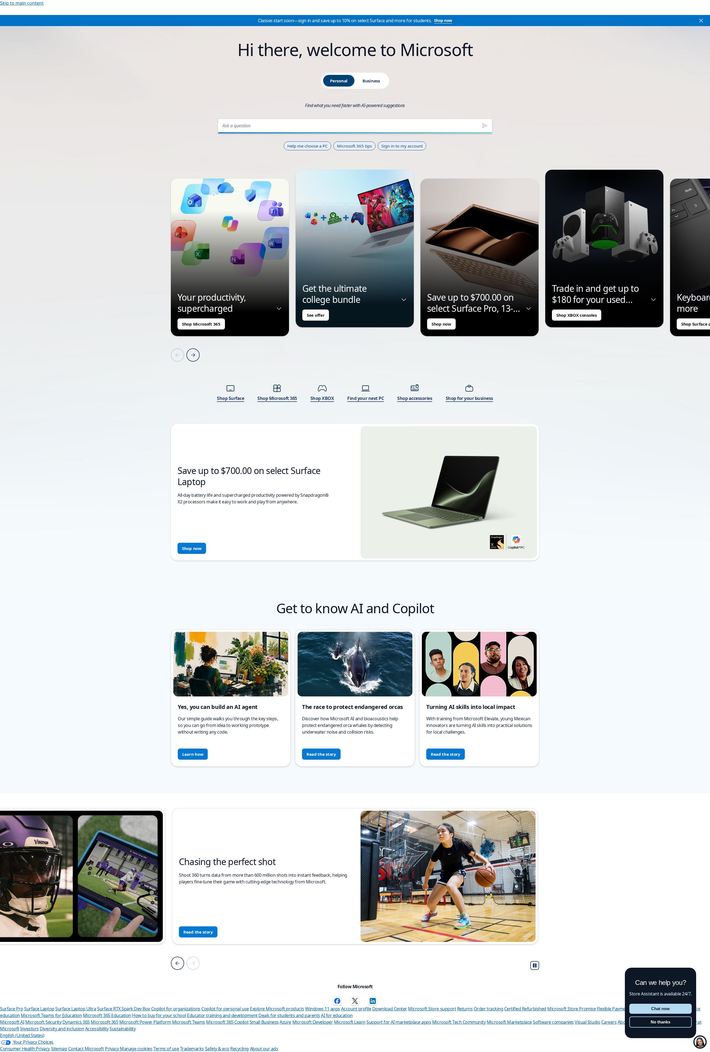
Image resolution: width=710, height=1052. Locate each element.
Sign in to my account (402, 146)
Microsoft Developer (312, 1022)
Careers (609, 1022)
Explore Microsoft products (277, 1009)
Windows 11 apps (322, 1009)
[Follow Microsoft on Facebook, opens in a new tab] (337, 1001)
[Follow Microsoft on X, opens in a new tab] (355, 1001)
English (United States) (22, 1035)
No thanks (660, 1022)
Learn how (192, 754)
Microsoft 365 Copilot (227, 1022)
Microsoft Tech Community (459, 1022)
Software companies (553, 1022)
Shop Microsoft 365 (201, 324)
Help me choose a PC (307, 146)
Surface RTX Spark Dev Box (123, 1009)
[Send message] (485, 126)
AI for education (337, 1015)
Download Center (389, 1009)
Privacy (112, 1049)
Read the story (321, 754)
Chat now (660, 1008)
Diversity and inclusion (62, 1029)
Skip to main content (22, 3)
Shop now (443, 20)
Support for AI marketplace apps (398, 1022)
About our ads (264, 1049)
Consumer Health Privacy (25, 1049)
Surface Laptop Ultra (75, 1009)
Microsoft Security (43, 1022)
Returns (465, 1009)
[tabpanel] (355, 338)
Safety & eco (217, 1049)
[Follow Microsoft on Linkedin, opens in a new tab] (372, 1001)
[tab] (338, 81)
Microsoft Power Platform (145, 1022)
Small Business (264, 1022)
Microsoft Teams (188, 1022)
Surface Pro (11, 1009)
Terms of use (166, 1049)
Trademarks (192, 1049)
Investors (29, 1029)
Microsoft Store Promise (571, 1009)
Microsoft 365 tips (354, 146)
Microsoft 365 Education (107, 1015)
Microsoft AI (12, 1022)
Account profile (356, 1009)
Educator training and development (222, 1015)
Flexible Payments (614, 1009)
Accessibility (97, 1029)
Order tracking (488, 1009)
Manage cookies (136, 1049)
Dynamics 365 (76, 1022)
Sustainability (123, 1029)
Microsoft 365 (104, 1022)
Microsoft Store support (432, 1009)
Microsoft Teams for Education (51, 1015)
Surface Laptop (39, 1009)
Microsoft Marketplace (509, 1022)
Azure (285, 1022)
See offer (315, 315)
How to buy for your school (159, 1015)
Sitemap (59, 1049)
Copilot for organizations (176, 1009)
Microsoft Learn (350, 1022)
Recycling (239, 1049)
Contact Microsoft (86, 1049)
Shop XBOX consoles (576, 315)
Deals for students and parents (289, 1015)
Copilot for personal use (225, 1009)
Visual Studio (587, 1022)
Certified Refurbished (525, 1009)
